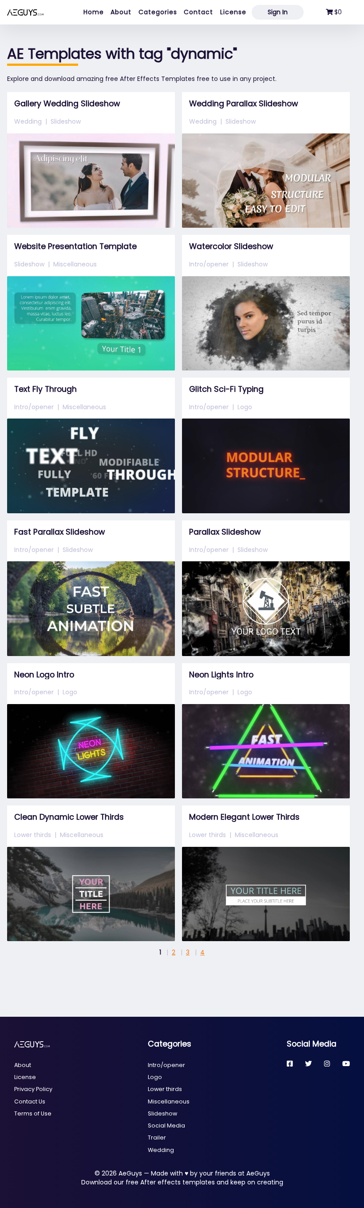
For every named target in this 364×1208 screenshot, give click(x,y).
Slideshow (66, 121)
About (121, 12)
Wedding (28, 121)
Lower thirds (32, 834)
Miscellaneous (75, 264)
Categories (157, 12)
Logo (244, 407)
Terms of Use (32, 1113)
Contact (198, 12)
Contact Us (29, 1101)
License (233, 12)
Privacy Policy (33, 1089)
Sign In (278, 12)
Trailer (157, 1137)
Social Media (166, 1125)
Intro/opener (209, 264)
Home (93, 12)
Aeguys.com (25, 12)
